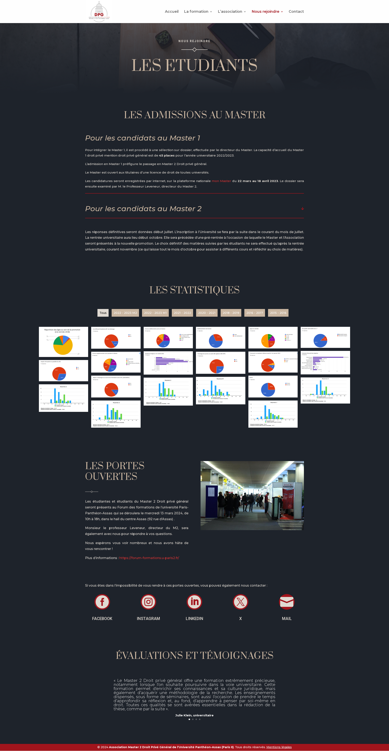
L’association (230, 12)
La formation (196, 12)
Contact (296, 12)
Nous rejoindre (265, 12)
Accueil (172, 12)
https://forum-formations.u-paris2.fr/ (149, 558)
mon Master (222, 181)
